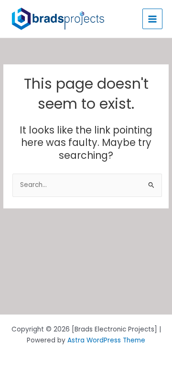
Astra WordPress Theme (106, 340)
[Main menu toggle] (152, 19)
